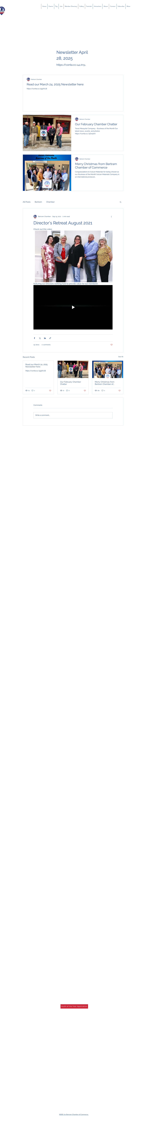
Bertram (38, 202)
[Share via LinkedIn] (45, 338)
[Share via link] (50, 338)
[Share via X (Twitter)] (40, 338)
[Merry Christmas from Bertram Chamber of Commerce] (107, 369)
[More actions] (111, 216)
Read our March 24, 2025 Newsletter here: (36, 365)
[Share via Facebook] (34, 338)
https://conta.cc (66, 64)
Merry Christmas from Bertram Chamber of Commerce (104, 383)
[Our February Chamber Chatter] (73, 369)
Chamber (50, 202)
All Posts (26, 202)
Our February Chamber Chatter (70, 383)
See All (120, 357)
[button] (120, 202)
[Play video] (73, 307)
